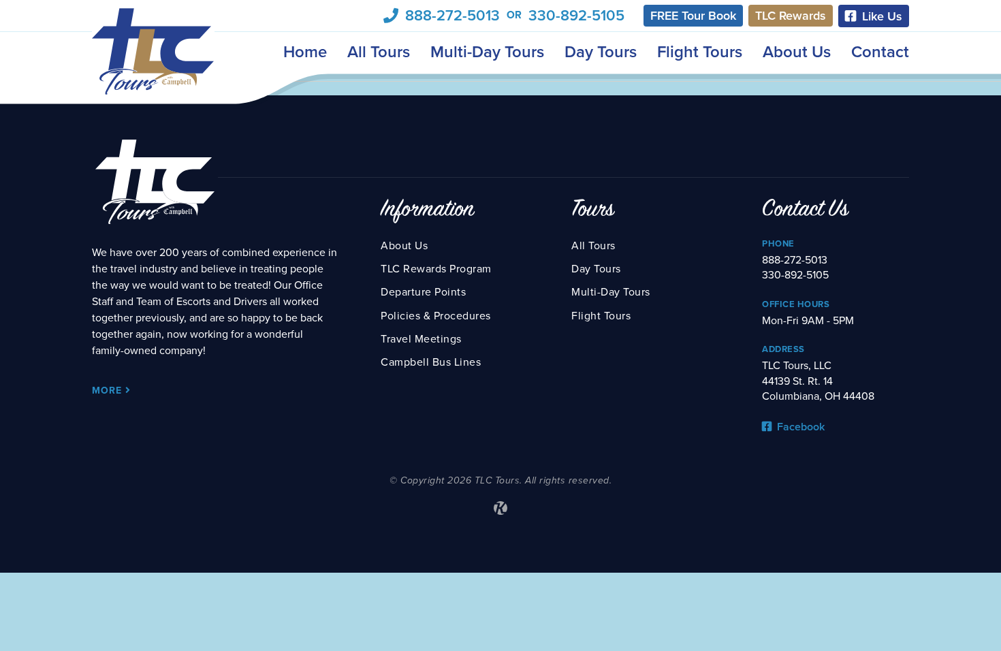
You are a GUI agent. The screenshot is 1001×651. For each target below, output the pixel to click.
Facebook (799, 427)
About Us (797, 52)
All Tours (378, 52)
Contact (880, 52)
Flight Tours (699, 52)
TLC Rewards (790, 15)
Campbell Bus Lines (431, 362)
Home (305, 52)
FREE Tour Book (693, 15)
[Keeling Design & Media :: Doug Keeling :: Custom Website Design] (500, 508)
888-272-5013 (452, 15)
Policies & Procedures (436, 316)
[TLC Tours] (153, 51)
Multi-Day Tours (487, 52)
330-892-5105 (576, 15)
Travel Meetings (421, 339)
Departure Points (423, 292)
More (108, 390)
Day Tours (601, 52)
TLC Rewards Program (436, 269)
